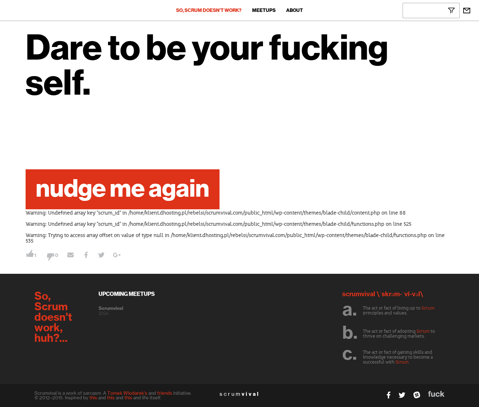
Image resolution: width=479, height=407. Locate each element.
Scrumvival (111, 308)
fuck (436, 394)
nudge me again (122, 189)
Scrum (427, 308)
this (93, 397)
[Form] (467, 10)
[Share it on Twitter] (101, 256)
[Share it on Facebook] (86, 256)
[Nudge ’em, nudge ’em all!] (70, 256)
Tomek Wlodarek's (127, 393)
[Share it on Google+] (117, 256)
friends (164, 393)
